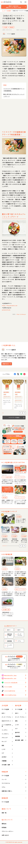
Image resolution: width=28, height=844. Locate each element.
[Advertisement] (14, 114)
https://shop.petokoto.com (9, 305)
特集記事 (11, 27)
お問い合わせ (5, 835)
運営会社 (4, 823)
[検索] (21, 2)
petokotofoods (6, 310)
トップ (3, 10)
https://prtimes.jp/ (21, 314)
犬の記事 (9, 10)
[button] (20, 412)
